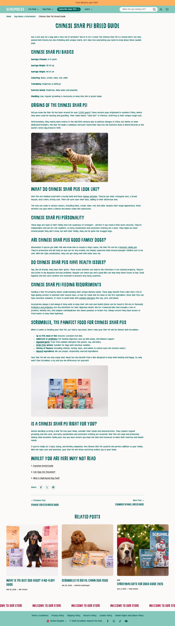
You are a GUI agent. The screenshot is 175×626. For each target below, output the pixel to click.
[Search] (154, 9)
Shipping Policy (73, 616)
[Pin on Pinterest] (53, 487)
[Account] (160, 9)
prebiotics (52, 339)
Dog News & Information (25, 17)
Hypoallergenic (43, 342)
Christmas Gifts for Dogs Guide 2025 (140, 584)
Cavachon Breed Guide (43, 466)
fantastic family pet (128, 247)
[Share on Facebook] (41, 487)
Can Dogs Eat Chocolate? (44, 472)
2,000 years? (85, 113)
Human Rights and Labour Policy (129, 616)
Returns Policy (89, 616)
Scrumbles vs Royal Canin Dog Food (85, 581)
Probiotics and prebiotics (42, 308)
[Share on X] (47, 487)
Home (8, 17)
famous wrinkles (90, 197)
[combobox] (138, 9)
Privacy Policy (58, 616)
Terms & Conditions (40, 616)
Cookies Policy (106, 616)
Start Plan (100, 3)
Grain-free (41, 345)
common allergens (87, 298)
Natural (39, 351)
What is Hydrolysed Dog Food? (46, 478)
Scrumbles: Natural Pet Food (89, 621)
